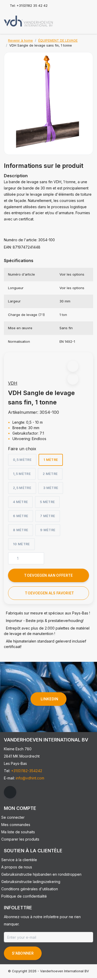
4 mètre (20, 502)
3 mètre (50, 488)
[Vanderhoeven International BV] (28, 20)
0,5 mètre (22, 460)
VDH (12, 383)
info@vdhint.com (30, 778)
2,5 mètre (22, 488)
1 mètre (50, 460)
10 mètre (21, 544)
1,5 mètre (22, 474)
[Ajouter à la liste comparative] (72, 379)
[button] (72, 366)
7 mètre (47, 516)
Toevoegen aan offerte (48, 575)
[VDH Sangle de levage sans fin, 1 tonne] (48, 103)
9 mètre (47, 530)
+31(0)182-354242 (26, 771)
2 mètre (50, 474)
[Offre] (88, 19)
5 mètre (47, 502)
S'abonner (23, 953)
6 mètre (20, 516)
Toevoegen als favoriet (49, 593)
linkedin (49, 699)
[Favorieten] (78, 19)
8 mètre (20, 530)
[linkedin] (10, 792)
